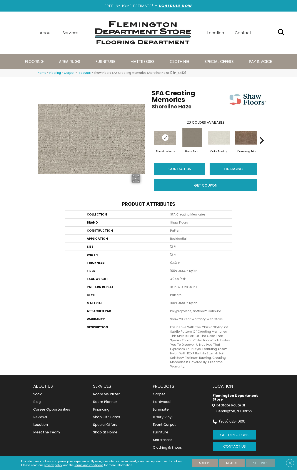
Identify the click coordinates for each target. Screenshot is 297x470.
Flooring (55, 73)
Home (42, 73)
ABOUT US (43, 386)
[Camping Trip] (246, 138)
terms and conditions (89, 465)
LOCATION (223, 386)
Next (261, 134)
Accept (205, 463)
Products (84, 73)
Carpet (69, 73)
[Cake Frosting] (219, 138)
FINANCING (233, 168)
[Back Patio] (192, 137)
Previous (149, 134)
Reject (232, 463)
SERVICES (102, 386)
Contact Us (180, 168)
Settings (260, 463)
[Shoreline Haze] (165, 138)
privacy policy (53, 465)
